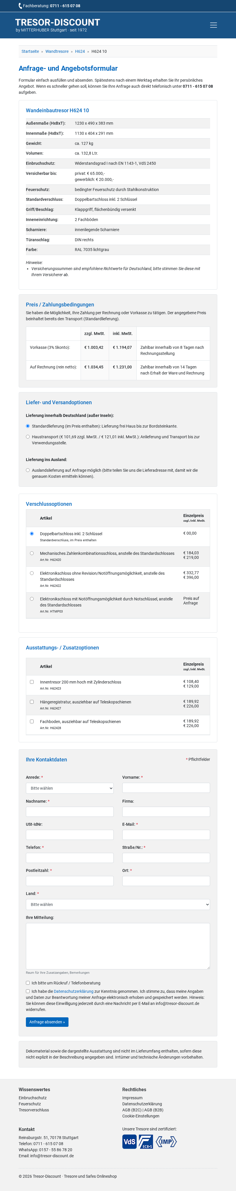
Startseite (30, 51)
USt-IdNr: (34, 824)
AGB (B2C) (132, 1110)
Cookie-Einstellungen (140, 1116)
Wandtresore (56, 51)
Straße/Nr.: (133, 847)
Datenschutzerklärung (74, 991)
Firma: (128, 801)
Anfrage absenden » (47, 1022)
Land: (32, 893)
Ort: (127, 870)
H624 (80, 51)
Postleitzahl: (39, 870)
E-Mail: (130, 824)
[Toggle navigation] (213, 25)
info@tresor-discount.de (52, 1155)
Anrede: (34, 777)
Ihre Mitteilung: (40, 917)
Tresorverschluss (34, 1110)
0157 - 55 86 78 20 (55, 1149)
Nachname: (38, 801)
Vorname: (132, 777)
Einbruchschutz (33, 1098)
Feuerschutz (30, 1104)
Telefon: (35, 847)
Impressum (132, 1098)
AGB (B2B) (153, 1110)
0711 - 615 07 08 (65, 5)
